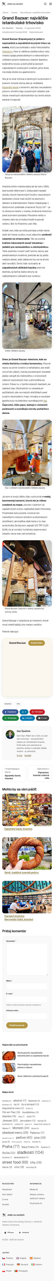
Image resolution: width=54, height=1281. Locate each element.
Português (23, 1271)
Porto (27, 1142)
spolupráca (21, 1157)
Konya (42, 1120)
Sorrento (7, 1157)
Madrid (28, 1124)
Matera (6, 1128)
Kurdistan (7, 1124)
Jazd (30, 1116)
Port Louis (17, 1142)
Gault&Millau (30, 1112)
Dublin (29, 1108)
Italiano (38, 1264)
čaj (45, 400)
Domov (5, 12)
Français (10, 1264)
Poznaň (36, 1142)
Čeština (9, 1258)
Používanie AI (36, 1203)
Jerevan (10, 1120)
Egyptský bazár (10, 87)
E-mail (9, 993)
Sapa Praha (30, 1147)
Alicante (6, 1101)
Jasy (21, 1116)
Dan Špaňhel (7, 28)
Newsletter (7, 1189)
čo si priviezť (30, 1104)
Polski (8, 1271)
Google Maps (36, 643)
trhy (18, 704)
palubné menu (8, 1138)
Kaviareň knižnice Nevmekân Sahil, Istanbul (18, 917)
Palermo (37, 1132)
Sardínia (45, 1147)
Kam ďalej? (7, 1194)
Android (25, 1232)
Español (37, 1258)
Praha (11, 1146)
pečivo (24, 1137)
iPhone (10, 1232)
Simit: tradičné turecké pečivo (21, 872)
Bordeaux (7, 1105)
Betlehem (46, 1101)
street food (15, 1162)
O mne (19, 755)
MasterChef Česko (42, 1124)
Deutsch (24, 1264)
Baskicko (34, 1100)
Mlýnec (35, 1128)
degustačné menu (13, 1108)
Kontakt (28, 755)
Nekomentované (36, 32)
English (23, 1258)
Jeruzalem (28, 1120)
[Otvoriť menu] (50, 4)
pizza (6, 1141)
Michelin (20, 1128)
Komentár (11, 941)
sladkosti (30, 1152)
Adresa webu (12, 1010)
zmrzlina (31, 1167)
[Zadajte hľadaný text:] (45, 3)
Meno (9, 981)
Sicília (8, 1153)
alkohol (19, 1100)
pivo (40, 1137)
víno (19, 1167)
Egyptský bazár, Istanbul (18, 828)
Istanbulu (7, 51)
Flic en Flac (11, 1112)
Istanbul (7, 704)
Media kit (34, 1189)
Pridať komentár (17, 1025)
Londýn (19, 1124)
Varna (7, 1167)
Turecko (14, 12)
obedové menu (15, 1132)
